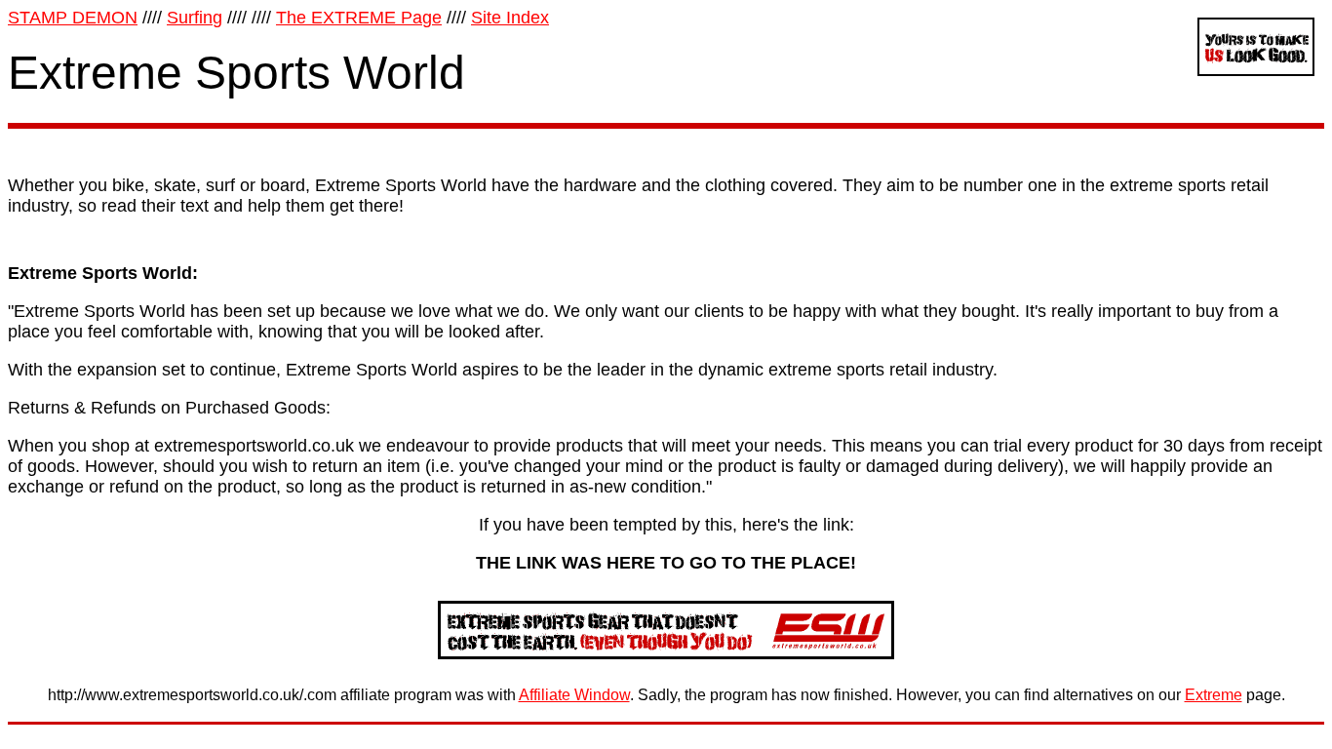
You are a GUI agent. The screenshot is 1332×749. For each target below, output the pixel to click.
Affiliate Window (574, 695)
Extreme (1213, 695)
